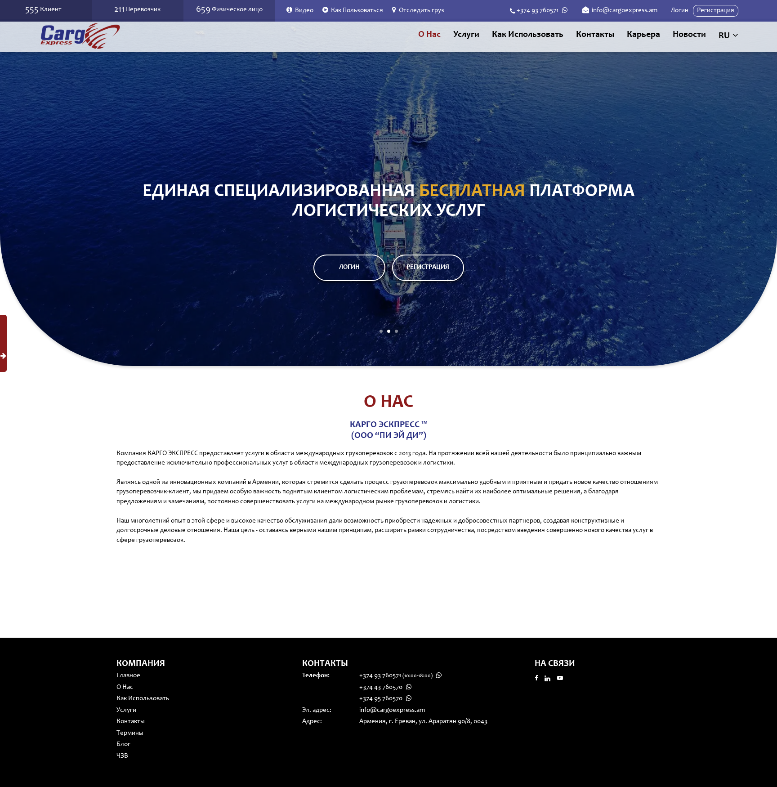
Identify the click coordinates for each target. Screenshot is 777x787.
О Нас (429, 35)
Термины (129, 733)
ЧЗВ (122, 756)
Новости (689, 35)
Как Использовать (527, 35)
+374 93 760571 (537, 10)
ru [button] (725, 36)
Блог (123, 744)
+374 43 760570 (381, 687)
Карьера (643, 35)
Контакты (595, 35)
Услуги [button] (466, 35)
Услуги (126, 710)
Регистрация (715, 10)
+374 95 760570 (381, 698)
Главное (128, 675)
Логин (679, 10)
